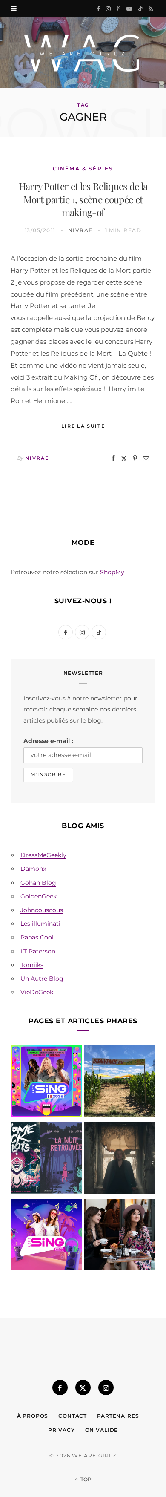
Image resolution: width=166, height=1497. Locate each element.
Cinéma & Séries (83, 168)
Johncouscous (41, 910)
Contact (72, 1416)
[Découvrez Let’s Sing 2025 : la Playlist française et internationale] (46, 1236)
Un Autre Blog (41, 978)
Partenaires (118, 1416)
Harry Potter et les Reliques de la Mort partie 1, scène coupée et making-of (83, 199)
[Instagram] (106, 1387)
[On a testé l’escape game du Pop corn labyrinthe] (119, 1082)
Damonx (33, 868)
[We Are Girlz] (83, 52)
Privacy (61, 1430)
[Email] (146, 458)
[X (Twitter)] (83, 1387)
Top (85, 1479)
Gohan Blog (38, 883)
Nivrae (80, 230)
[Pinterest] (135, 458)
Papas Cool (37, 937)
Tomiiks (31, 965)
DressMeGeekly (43, 855)
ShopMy (112, 572)
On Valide (101, 1430)
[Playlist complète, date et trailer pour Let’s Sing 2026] (46, 1082)
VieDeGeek (36, 992)
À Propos (33, 1416)
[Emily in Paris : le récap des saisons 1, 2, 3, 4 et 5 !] (119, 1236)
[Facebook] (113, 458)
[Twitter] (124, 458)
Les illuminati (40, 923)
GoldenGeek (38, 896)
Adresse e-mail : (48, 741)
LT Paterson (37, 951)
